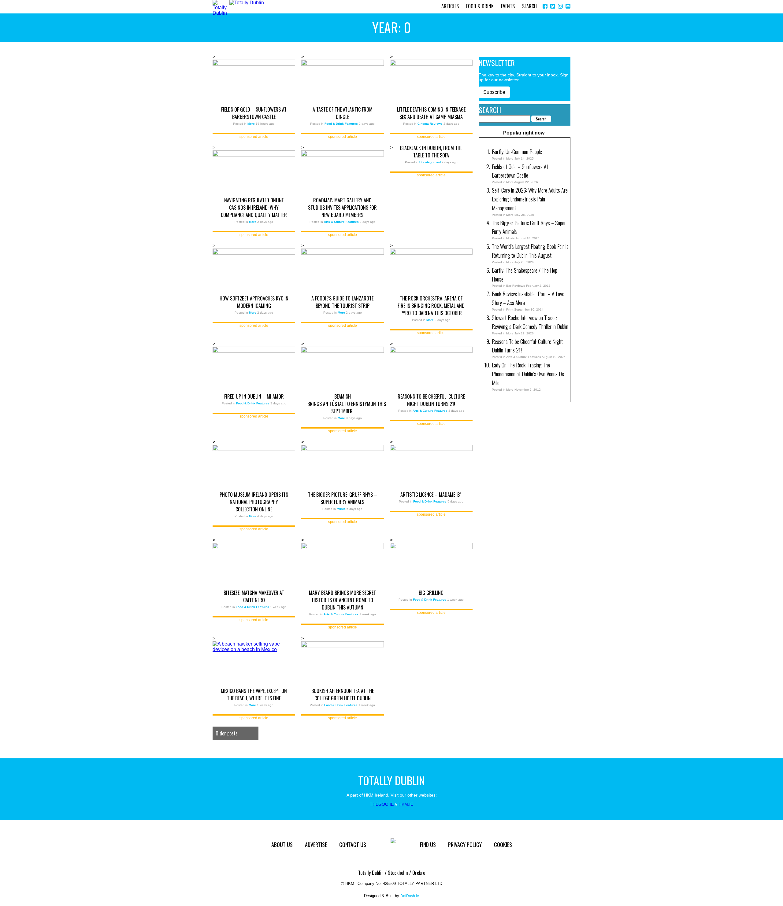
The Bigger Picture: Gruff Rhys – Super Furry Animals (342, 498)
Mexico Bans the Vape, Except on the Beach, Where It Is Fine (254, 694)
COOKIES (503, 845)
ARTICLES (450, 6)
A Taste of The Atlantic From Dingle (343, 113)
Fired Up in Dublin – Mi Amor (254, 396)
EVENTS (508, 6)
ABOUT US (282, 845)
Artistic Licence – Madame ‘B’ (431, 494)
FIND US (428, 845)
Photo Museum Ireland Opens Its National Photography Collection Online (254, 502)
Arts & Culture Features (523, 357)
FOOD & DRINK (480, 6)
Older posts (227, 733)
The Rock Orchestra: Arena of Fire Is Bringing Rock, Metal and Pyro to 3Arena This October (431, 306)
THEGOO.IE (382, 804)
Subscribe (494, 92)
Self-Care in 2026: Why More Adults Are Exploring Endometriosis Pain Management (530, 199)
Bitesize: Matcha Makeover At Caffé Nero (254, 596)
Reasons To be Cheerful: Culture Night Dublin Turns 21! (431, 400)
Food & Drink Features (341, 123)
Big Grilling (431, 592)
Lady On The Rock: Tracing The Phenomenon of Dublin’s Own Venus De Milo (528, 374)
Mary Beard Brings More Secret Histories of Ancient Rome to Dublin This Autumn (342, 600)
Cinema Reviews (430, 123)
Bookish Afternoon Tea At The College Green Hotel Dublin (342, 694)
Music (510, 238)
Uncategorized (430, 162)
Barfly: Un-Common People (517, 152)
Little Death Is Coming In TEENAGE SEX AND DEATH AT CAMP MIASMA (431, 113)
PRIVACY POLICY (465, 845)
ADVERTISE (316, 845)
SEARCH (529, 6)
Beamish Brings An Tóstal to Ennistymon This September (342, 404)
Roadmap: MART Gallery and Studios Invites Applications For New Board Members (342, 208)
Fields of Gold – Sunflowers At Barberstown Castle (254, 113)
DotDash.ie (409, 896)
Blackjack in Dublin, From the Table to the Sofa (431, 151)
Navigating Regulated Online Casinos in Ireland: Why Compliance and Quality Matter (254, 208)
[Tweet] (552, 6)
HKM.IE (406, 804)
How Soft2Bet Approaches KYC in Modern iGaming (254, 302)
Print (509, 309)
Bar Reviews (515, 285)
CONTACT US (352, 845)
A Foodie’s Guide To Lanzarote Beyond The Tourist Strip (342, 302)
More (510, 158)
